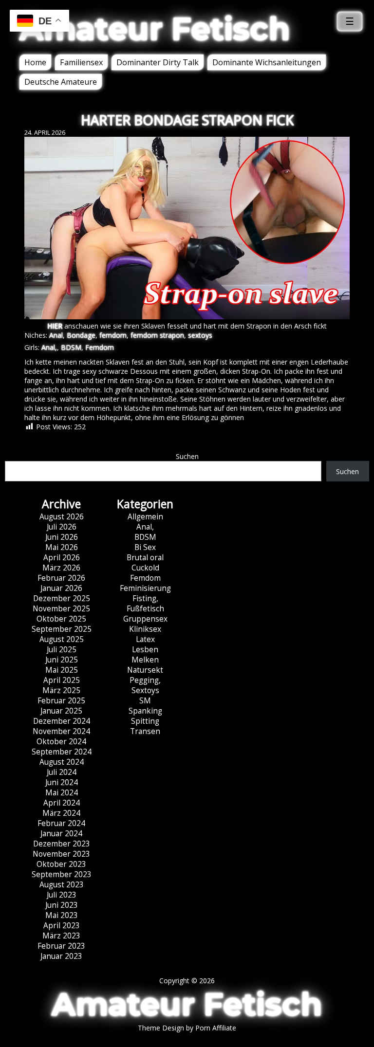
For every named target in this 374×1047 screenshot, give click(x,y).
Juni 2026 (61, 537)
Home (35, 62)
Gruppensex (145, 619)
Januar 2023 (61, 956)
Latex (145, 639)
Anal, (49, 347)
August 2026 (61, 517)
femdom (113, 335)
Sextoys (145, 690)
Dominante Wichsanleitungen (266, 62)
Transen (145, 731)
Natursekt (145, 670)
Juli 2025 (61, 649)
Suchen (187, 456)
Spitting (145, 721)
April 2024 (61, 803)
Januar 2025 (61, 711)
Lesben (145, 649)
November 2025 (61, 609)
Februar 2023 (61, 946)
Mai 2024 (61, 793)
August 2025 (61, 639)
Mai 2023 (61, 915)
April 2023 (61, 925)
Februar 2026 (61, 578)
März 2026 (61, 568)
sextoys (200, 335)
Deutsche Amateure (60, 81)
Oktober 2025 (61, 619)
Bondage (81, 335)
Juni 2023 (61, 905)
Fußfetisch (145, 609)
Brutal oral (145, 557)
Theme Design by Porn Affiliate (187, 1027)
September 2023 (62, 874)
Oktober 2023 (61, 864)
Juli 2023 (61, 895)
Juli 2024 (61, 772)
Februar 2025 (61, 701)
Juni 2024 (61, 782)
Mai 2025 (61, 670)
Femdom (99, 347)
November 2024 (61, 731)
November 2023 (61, 854)
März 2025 (61, 690)
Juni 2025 (61, 660)
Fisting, (145, 598)
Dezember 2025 (61, 598)
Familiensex (81, 62)
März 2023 (61, 936)
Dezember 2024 (61, 721)
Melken (145, 660)
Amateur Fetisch (154, 29)
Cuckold (145, 568)
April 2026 (61, 557)
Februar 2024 (61, 823)
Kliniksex (145, 629)
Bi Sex (145, 547)
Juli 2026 (61, 527)
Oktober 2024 (61, 741)
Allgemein (145, 517)
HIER (54, 326)
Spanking (145, 711)
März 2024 (61, 813)
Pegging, (145, 680)
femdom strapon (157, 335)
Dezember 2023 (61, 844)
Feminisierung (145, 588)
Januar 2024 (61, 833)
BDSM (71, 347)
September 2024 (62, 752)
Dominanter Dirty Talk (157, 62)
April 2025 (61, 680)
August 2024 (61, 762)
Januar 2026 (61, 588)
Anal (56, 335)
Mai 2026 (61, 547)
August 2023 (61, 885)
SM (145, 701)
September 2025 (62, 629)
